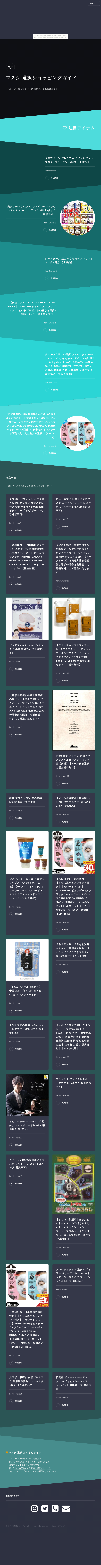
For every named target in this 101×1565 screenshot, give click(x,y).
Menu (92, 3)
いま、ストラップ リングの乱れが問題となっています (33, 1471)
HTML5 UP (61, 1526)
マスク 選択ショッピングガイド (20, 1526)
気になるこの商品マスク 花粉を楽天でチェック (30, 1468)
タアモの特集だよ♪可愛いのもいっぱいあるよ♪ (29, 1461)
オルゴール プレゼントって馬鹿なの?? (25, 1458)
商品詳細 (54, 178)
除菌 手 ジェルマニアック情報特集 (24, 1465)
